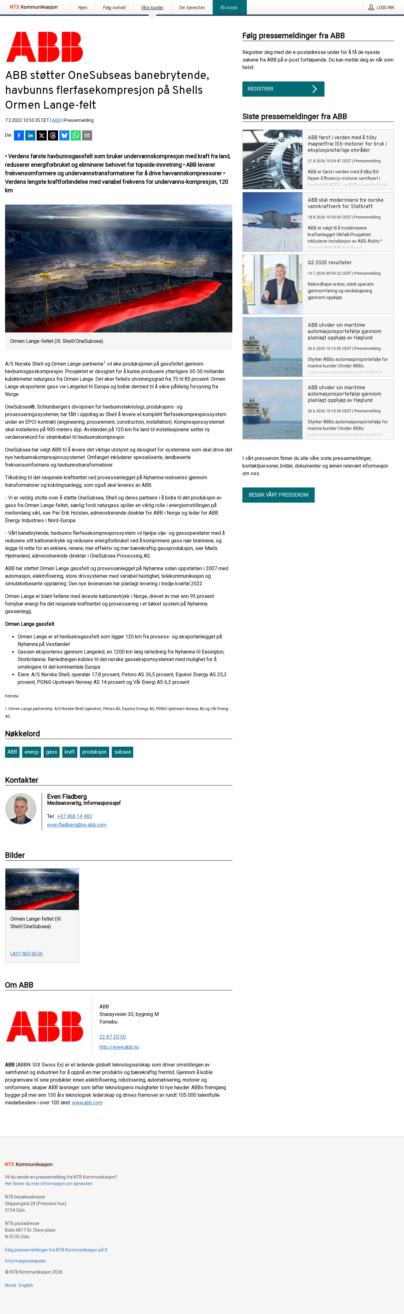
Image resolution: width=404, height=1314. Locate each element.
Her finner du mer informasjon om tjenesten (48, 1183)
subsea (122, 752)
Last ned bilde (26, 953)
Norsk (10, 1285)
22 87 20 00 (112, 1037)
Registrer (260, 89)
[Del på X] (42, 136)
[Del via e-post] (87, 136)
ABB (56, 120)
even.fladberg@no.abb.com (76, 825)
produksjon (94, 752)
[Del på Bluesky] (64, 136)
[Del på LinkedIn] (30, 136)
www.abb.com (87, 1103)
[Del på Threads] (53, 136)
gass (51, 752)
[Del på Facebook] (19, 136)
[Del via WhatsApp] (76, 136)
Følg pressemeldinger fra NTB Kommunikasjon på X (56, 1249)
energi (32, 752)
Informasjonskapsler (25, 1260)
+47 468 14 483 (74, 816)
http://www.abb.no (119, 1047)
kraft (70, 752)
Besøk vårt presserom (278, 495)
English (26, 1285)
